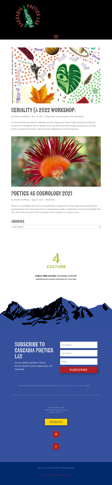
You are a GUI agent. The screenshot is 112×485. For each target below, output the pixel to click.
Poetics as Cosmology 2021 (41, 194)
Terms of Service (78, 386)
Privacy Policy (63, 386)
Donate (56, 422)
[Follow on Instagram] (56, 434)
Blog (47, 116)
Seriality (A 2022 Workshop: (43, 110)
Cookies (52, 475)
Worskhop (78, 116)
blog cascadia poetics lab (61, 116)
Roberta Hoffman (22, 116)
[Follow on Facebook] (56, 446)
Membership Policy (64, 475)
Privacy (43, 475)
